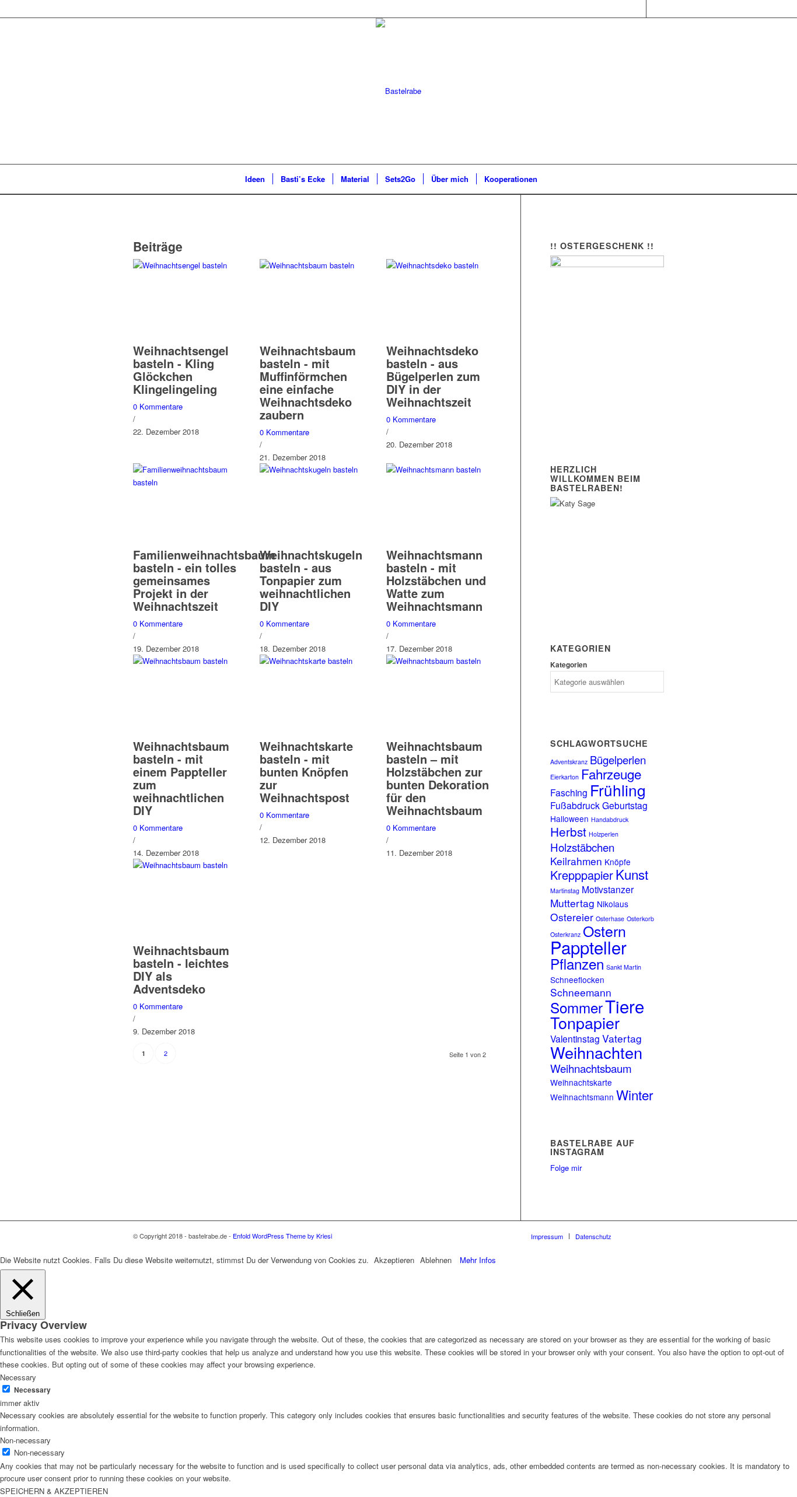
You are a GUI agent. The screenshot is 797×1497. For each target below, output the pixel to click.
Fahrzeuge (611, 773)
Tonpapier (585, 1022)
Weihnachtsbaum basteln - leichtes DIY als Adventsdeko (181, 969)
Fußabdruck (575, 805)
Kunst (632, 874)
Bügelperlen (618, 759)
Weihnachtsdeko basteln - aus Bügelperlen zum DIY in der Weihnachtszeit (433, 376)
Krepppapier (581, 874)
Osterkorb (640, 918)
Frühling (618, 789)
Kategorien (568, 665)
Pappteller (588, 947)
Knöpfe (617, 862)
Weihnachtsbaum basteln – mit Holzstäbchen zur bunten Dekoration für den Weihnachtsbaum (437, 778)
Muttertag (572, 903)
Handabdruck (609, 819)
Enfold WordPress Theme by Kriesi (282, 1235)
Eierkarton (564, 776)
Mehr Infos (478, 1259)
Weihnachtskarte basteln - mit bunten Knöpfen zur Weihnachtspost (306, 771)
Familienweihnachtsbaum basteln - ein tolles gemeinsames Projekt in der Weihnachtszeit (204, 580)
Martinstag (564, 890)
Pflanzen (577, 963)
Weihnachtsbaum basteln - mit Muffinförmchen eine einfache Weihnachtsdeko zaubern (308, 382)
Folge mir (566, 1167)
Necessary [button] (18, 1377)
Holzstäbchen (582, 847)
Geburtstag (625, 805)
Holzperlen (603, 834)
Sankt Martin (623, 967)
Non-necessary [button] (25, 1440)
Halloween (569, 818)
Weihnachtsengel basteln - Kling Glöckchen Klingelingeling (181, 369)
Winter (634, 1094)
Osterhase (610, 918)
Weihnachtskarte (581, 1082)
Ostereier (571, 917)
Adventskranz (569, 761)
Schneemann (580, 992)
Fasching (569, 792)
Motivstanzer (608, 889)
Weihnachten (596, 1052)
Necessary (32, 1390)
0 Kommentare (158, 406)
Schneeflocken (577, 979)
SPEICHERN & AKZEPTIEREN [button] (54, 1490)
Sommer (576, 1007)
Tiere (624, 1006)
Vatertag (622, 1038)
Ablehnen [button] (436, 1259)
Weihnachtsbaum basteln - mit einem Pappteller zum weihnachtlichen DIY (181, 778)
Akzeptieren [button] (394, 1259)
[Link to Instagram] (637, 9)
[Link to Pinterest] (655, 9)
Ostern (604, 930)
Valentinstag (575, 1038)
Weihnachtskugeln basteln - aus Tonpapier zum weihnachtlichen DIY (311, 580)
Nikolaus (612, 904)
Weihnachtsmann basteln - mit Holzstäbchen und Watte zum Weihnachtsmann (436, 580)
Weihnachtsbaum (591, 1068)
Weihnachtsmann (582, 1097)
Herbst (568, 831)
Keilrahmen (576, 861)
